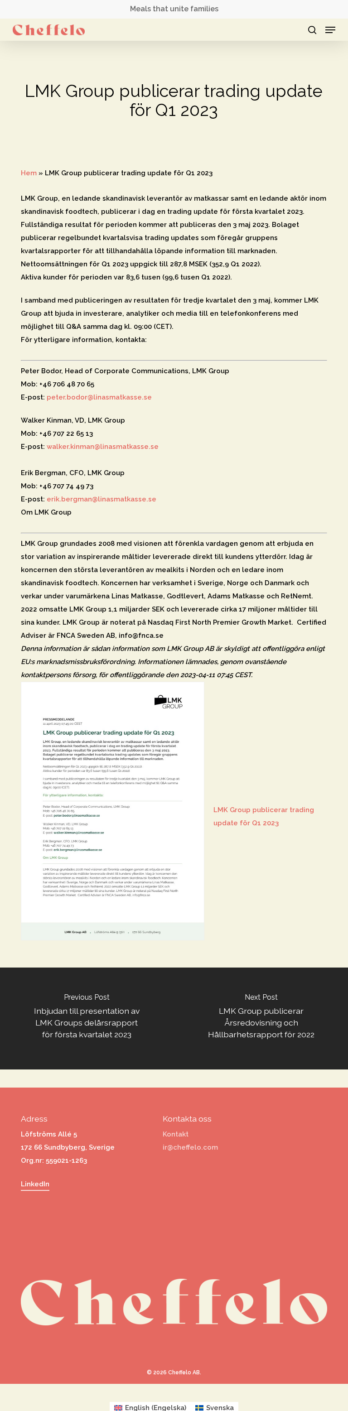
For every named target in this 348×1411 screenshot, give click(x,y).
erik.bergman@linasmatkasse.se (101, 499)
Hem (29, 173)
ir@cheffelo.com (190, 1147)
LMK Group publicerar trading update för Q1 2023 (263, 816)
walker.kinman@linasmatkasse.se (103, 447)
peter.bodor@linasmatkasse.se (99, 397)
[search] (312, 29)
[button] (330, 29)
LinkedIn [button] (35, 1184)
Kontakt (175, 1134)
